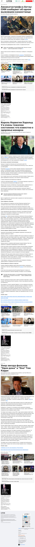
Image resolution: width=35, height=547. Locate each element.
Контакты (19, 534)
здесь (29, 59)
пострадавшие (9, 61)
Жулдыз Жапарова (3, 15)
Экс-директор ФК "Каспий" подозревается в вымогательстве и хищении (14, 89)
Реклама (19, 532)
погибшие (2, 61)
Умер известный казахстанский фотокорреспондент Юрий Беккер (14, 449)
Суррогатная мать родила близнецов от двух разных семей (12, 330)
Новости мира (4, 488)
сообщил (6, 157)
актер (7, 451)
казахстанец (14, 61)
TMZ (7, 400)
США (1, 451)
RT (22, 48)
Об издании (20, 531)
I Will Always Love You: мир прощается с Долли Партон (5, 99)
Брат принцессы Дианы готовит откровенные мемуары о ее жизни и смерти (16, 301)
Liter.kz (26, 39)
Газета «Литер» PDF (21, 535)
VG (6, 216)
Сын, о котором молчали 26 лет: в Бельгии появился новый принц (14, 299)
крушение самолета (24, 61)
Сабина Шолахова (3, 375)
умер (4, 451)
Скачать (19, 528)
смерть (9, 451)
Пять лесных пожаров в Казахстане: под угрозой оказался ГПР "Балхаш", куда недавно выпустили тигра (5, 109)
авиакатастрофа (19, 61)
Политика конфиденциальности (22, 533)
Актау (5, 61)
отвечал (21, 266)
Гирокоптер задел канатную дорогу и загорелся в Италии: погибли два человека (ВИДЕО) (17, 332)
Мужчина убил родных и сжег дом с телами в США (10, 481)
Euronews (7, 168)
